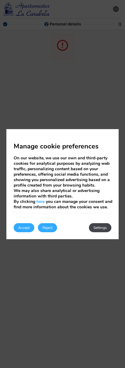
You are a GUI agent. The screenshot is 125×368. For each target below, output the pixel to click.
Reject (47, 227)
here (40, 201)
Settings (100, 227)
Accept (24, 227)
